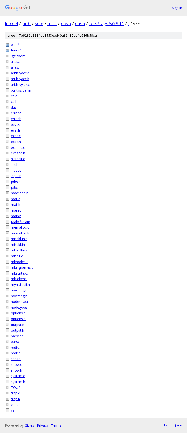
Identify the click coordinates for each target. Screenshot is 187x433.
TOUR (15, 387)
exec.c (16, 135)
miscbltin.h (19, 244)
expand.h (18, 153)
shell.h (16, 359)
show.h (16, 370)
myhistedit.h (20, 284)
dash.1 (16, 107)
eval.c (15, 124)
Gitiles (29, 425)
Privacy (42, 425)
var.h (15, 410)
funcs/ (16, 50)
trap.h (15, 399)
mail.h (15, 204)
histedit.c (18, 159)
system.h (18, 381)
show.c (16, 364)
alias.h (16, 67)
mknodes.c (19, 261)
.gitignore (18, 56)
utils (52, 23)
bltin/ (15, 44)
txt (166, 425)
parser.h (17, 341)
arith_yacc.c (20, 73)
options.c (18, 313)
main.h (16, 216)
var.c (14, 404)
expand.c (18, 147)
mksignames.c (22, 267)
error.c (16, 113)
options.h (18, 318)
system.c (18, 376)
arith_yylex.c (20, 84)
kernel (11, 23)
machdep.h (19, 193)
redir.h (16, 353)
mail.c (15, 199)
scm (39, 23)
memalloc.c (20, 227)
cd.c (14, 96)
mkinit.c (17, 256)
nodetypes (19, 307)
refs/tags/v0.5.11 (106, 23)
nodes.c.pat (20, 301)
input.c (16, 170)
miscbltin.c (19, 238)
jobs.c (15, 181)
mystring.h (19, 296)
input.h (16, 176)
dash (66, 23)
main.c (16, 210)
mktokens (19, 278)
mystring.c (19, 290)
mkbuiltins (19, 250)
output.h (17, 330)
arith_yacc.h (20, 78)
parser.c (17, 336)
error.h (16, 119)
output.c (17, 324)
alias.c (15, 61)
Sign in (177, 7)
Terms (56, 425)
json (178, 425)
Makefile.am (20, 221)
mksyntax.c (19, 273)
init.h (14, 164)
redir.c (15, 347)
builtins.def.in (21, 90)
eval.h (15, 130)
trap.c (15, 393)
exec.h (16, 141)
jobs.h (15, 187)
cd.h (14, 101)
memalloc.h (20, 233)
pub (26, 23)
